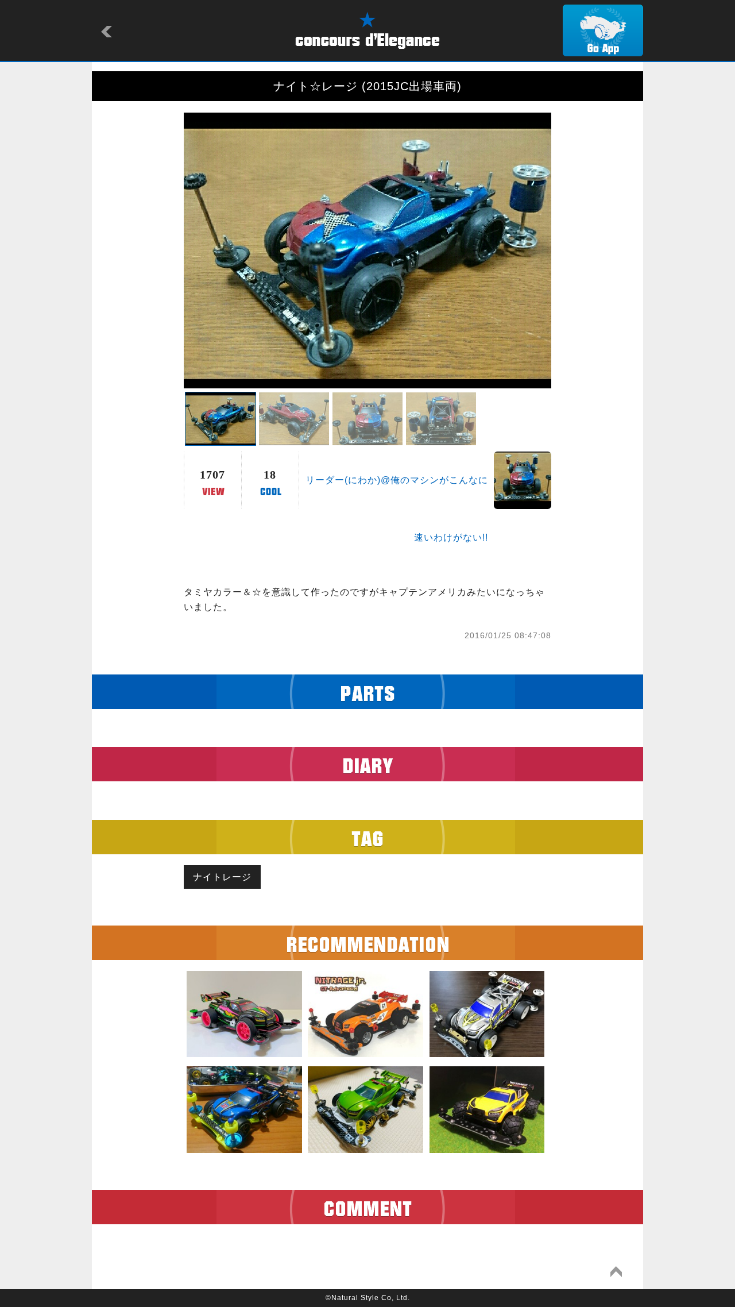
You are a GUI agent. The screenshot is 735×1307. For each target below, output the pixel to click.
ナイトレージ (222, 877)
